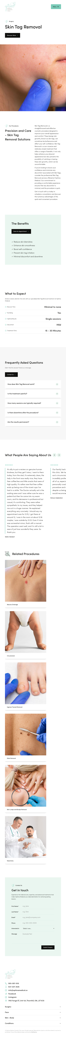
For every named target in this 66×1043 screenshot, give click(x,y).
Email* (13, 917)
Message (14, 934)
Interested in (15, 928)
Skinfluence (34, 1032)
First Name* (15, 906)
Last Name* (15, 912)
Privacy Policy (14, 1032)
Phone (13, 923)
